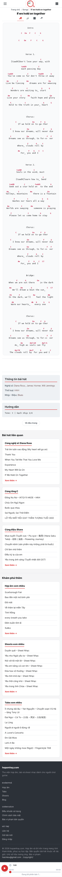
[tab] (20, 18)
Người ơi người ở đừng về (17, 727)
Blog (4, 799)
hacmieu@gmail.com (11, 857)
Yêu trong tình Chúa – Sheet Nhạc (21, 686)
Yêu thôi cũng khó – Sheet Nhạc (20, 681)
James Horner (33, 385)
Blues (20, 395)
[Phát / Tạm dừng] (4, 868)
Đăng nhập (7, 839)
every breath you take (16, 617)
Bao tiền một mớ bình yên (17, 597)
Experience (10, 464)
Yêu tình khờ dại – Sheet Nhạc (19, 676)
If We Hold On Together (16, 475)
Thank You (10, 454)
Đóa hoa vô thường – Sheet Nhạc (21, 671)
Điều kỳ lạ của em (13, 554)
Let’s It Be (9, 743)
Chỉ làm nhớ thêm (13, 549)
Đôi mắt (8, 602)
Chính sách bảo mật (11, 815)
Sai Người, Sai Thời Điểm (17, 512)
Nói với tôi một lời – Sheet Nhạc (20, 660)
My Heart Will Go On (15, 469)
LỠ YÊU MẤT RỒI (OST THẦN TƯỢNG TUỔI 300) (29, 518)
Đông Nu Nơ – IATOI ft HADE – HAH (22, 497)
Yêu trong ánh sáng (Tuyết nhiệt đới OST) (25, 559)
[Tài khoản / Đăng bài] (57, 4)
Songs (25, 9)
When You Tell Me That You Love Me (23, 459)
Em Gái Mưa (11, 737)
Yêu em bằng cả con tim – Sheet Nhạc (23, 665)
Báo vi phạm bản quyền (13, 819)
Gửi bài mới (7, 835)
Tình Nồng (10, 612)
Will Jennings (48, 385)
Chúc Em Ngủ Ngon (14, 502)
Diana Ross (19, 385)
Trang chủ (15, 9)
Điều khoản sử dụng (11, 811)
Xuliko (8, 628)
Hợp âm (5, 787)
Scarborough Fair (13, 592)
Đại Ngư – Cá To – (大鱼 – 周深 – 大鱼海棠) (25, 717)
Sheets (5, 795)
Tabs (4, 791)
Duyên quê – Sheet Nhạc (17, 650)
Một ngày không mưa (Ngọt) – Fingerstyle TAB (28, 748)
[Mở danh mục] (5, 4)
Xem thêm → (11, 480)
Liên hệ (5, 831)
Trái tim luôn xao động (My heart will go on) (26, 449)
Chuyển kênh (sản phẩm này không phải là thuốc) (29, 544)
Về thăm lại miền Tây (15, 607)
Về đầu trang (31, 423)
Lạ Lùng (9, 722)
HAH (16, 390)
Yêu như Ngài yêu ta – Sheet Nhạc (22, 655)
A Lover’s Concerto (14, 732)
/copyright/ (28, 857)
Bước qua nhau (12, 507)
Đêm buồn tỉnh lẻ (13, 622)
